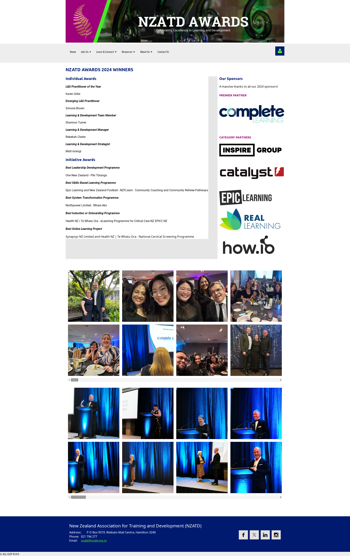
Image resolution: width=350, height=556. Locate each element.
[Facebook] (243, 534)
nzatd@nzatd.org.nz (94, 540)
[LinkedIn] (265, 534)
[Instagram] (276, 534)
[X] (254, 534)
